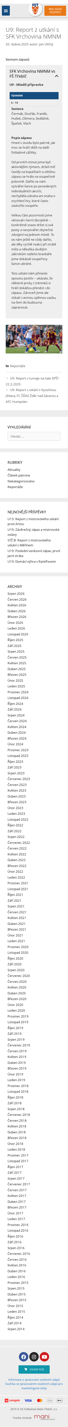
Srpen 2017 (16, 1178)
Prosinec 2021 (18, 883)
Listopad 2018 (18, 1091)
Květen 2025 (17, 663)
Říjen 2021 (15, 894)
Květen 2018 (17, 1126)
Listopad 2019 (18, 1022)
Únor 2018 (15, 1143)
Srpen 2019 (16, 1039)
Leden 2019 (16, 1080)
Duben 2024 (17, 732)
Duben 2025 (17, 669)
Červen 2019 (17, 1051)
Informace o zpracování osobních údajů (34, 1379)
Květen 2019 (17, 1057)
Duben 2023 (17, 796)
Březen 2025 (17, 674)
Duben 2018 (17, 1132)
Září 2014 (15, 1323)
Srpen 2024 (16, 715)
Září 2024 (15, 709)
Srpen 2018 (16, 1109)
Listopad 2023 (18, 755)
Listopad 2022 (18, 819)
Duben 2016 (17, 1271)
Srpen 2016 (16, 1248)
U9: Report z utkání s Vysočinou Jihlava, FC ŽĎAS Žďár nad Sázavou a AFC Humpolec (32, 396)
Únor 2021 (15, 935)
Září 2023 (15, 767)
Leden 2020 (16, 1010)
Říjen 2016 (15, 1236)
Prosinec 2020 (18, 947)
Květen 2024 (17, 727)
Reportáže (17, 366)
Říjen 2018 (15, 1097)
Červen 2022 (17, 848)
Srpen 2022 (16, 837)
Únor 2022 (15, 871)
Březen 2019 (17, 1068)
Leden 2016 (16, 1277)
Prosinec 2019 (18, 1016)
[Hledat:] (34, 436)
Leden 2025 (16, 686)
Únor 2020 (15, 1005)
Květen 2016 (17, 1265)
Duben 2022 (17, 860)
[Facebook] (23, 1357)
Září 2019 (15, 1033)
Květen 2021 (17, 918)
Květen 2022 (17, 854)
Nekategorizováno (21, 481)
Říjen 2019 (15, 1028)
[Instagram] (34, 1357)
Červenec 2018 (19, 1114)
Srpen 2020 (16, 970)
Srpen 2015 (16, 1288)
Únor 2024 (15, 744)
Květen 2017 (17, 1196)
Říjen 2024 (15, 703)
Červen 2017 (17, 1190)
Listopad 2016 (18, 1230)
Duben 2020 (17, 993)
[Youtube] (44, 1357)
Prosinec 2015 (18, 1282)
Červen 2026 (17, 599)
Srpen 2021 (16, 906)
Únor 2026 (15, 622)
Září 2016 (15, 1242)
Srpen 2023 (16, 773)
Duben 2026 (17, 611)
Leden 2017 (16, 1219)
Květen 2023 (17, 790)
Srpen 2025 (16, 651)
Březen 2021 (17, 929)
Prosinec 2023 (18, 750)
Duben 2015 (17, 1294)
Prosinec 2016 (18, 1225)
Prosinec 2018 (18, 1086)
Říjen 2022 (15, 825)
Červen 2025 (17, 657)
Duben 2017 (17, 1201)
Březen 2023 (17, 802)
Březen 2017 (17, 1207)
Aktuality (14, 469)
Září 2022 (15, 831)
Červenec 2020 (19, 975)
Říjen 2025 (15, 640)
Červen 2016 (17, 1259)
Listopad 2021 (18, 889)
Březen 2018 (17, 1138)
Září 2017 (15, 1172)
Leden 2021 (16, 941)
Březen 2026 (17, 617)
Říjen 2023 (15, 761)
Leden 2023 (16, 813)
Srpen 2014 (16, 1329)
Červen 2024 (17, 721)
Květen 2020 (17, 987)
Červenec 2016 (19, 1253)
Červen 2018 (17, 1120)
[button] (6, 11)
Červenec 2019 (19, 1045)
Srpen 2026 (16, 593)
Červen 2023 (17, 785)
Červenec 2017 (19, 1184)
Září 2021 (15, 900)
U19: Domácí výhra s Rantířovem (32, 561)
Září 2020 (15, 964)
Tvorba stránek (22, 1418)
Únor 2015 (15, 1306)
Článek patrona (19, 475)
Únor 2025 (15, 680)
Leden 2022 (16, 877)
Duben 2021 (17, 923)
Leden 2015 (16, 1311)
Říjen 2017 (15, 1167)
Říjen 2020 (15, 958)
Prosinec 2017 (18, 1155)
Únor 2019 (15, 1074)
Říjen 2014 (15, 1317)
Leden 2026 (16, 628)
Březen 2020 (17, 999)
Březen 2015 (17, 1300)
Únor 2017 (15, 1213)
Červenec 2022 (19, 842)
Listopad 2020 (18, 952)
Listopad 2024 (18, 698)
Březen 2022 (17, 866)
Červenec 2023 (19, 779)
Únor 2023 (15, 808)
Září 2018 (15, 1103)
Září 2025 (15, 646)
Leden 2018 (16, 1149)
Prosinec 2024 (18, 692)
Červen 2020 (17, 981)
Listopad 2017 (18, 1161)
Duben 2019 (17, 1062)
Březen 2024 (17, 738)
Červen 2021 (17, 912)
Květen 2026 (17, 605)
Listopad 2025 (18, 634)
